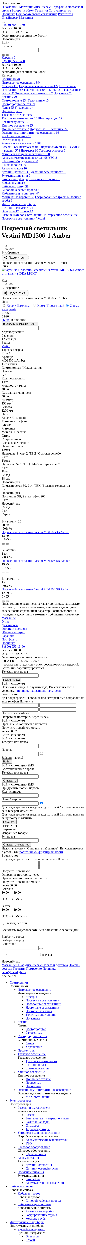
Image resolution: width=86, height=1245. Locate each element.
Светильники (19, 982)
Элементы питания (16, 175)
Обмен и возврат (13, 632)
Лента (8, 107)
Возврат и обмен (23, 10)
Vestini (6, 346)
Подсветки (63, 93)
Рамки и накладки (38, 1122)
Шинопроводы (50, 118)
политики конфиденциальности (39, 690)
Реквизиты (65, 14)
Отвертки (10, 211)
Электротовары (20, 1100)
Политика (8, 14)
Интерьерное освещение (21, 82)
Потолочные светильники (43, 1004)
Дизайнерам (42, 7)
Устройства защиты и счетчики (26, 154)
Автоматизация (14, 168)
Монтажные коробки (18, 197)
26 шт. (6, 320)
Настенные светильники (43, 89)
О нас (5, 621)
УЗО (52, 157)
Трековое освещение (18, 114)
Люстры (10, 86)
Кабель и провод (15, 186)
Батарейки (10, 179)
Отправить (9, 780)
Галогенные (38, 100)
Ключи (26, 211)
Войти (6, 761)
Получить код (11, 679)
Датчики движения (16, 172)
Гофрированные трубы (52, 197)
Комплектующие (15, 122)
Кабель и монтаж (21, 1186)
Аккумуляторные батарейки (39, 179)
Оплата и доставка (14, 628)
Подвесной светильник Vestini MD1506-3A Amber (35, 532)
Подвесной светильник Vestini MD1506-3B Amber (35, 589)
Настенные (58, 129)
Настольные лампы (39, 1011)
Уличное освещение (17, 125)
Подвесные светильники (38, 86)
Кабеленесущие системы (20, 193)
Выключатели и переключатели (43, 147)
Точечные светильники (34, 93)
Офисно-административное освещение (30, 132)
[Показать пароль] (41, 753)
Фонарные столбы (15, 129)
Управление (24, 107)
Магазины (26, 7)
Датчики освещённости (48, 172)
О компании (10, 7)
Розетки (10, 147)
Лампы (9, 97)
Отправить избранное (16, 844)
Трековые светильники (19, 118)
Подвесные (39, 129)
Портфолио (59, 7)
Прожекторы (12, 111)
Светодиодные (14, 100)
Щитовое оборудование (20, 161)
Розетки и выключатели (21, 143)
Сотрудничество (60, 10)
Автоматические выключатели (25, 157)
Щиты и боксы (14, 164)
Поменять (9, 821)
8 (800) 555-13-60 (13, 24)
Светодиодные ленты (18, 104)
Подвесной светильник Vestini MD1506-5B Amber (35, 560)
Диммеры (29, 150)
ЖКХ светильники (16, 136)
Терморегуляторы (52, 150)
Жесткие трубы (36, 1218)
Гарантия (41, 10)
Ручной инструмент (17, 207)
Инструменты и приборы (27, 1222)
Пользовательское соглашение (36, 14)
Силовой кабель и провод (21, 190)
